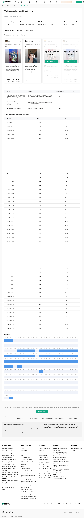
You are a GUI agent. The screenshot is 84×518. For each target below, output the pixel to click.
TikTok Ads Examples (44, 448)
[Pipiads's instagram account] (13, 512)
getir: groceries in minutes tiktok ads (48, 418)
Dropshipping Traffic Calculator (9, 459)
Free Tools (4, 485)
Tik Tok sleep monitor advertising (34, 430)
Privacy (65, 512)
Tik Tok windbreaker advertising (22, 428)
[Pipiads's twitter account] (7, 512)
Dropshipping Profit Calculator (9, 466)
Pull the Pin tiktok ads (59, 418)
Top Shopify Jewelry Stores (27, 491)
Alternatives (23, 464)
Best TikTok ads (43, 455)
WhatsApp (73, 450)
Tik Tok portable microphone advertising (34, 428)
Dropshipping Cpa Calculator (9, 462)
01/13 (45, 475)
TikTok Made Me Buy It (26, 485)
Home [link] (3, 5)
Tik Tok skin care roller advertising (22, 430)
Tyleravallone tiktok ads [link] (23, 5)
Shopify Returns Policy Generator (10, 480)
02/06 (45, 473)
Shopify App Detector (7, 457)
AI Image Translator (25, 468)
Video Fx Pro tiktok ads (34, 416)
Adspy (22, 448)
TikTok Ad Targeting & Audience (9, 453)
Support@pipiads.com (76, 448)
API (72, 453)
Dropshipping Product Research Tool (28, 476)
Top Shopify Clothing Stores (27, 494)
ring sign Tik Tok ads (8, 430)
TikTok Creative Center (26, 459)
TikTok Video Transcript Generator (29, 462)
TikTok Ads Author (43, 457)
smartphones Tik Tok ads (9, 432)
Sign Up (78, 2)
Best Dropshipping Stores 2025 (28, 473)
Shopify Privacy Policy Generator (10, 472)
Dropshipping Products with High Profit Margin (28, 482)
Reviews (23, 466)
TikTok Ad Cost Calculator (8, 464)
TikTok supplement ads (33, 432)
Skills (22, 455)
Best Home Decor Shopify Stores (28, 498)
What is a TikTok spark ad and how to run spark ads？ (61, 469)
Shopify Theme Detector (8, 455)
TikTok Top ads (43, 453)
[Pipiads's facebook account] (3, 512)
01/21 (40, 475)
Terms (70, 512)
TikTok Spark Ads (25, 453)
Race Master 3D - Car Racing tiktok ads (22, 416)
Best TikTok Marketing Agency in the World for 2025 (60, 466)
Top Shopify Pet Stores (26, 489)
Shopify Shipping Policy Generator (10, 483)
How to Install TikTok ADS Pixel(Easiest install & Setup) (59, 477)
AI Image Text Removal (26, 471)
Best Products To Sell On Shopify (28, 496)
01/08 (45, 477)
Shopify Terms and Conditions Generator (9, 477)
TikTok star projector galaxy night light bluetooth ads (22, 432)
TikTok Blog (42, 450)
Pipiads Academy (43, 459)
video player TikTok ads (9, 428)
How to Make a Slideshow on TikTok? (59, 473)
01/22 (49, 473)
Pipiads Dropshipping (26, 479)
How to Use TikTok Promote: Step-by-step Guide (61, 462)
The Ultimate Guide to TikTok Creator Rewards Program (59, 458)
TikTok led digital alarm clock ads (10, 434)
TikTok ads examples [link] (11, 5)
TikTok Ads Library (25, 457)
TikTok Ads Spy (24, 450)
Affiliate (4, 489)
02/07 (40, 473)
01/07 (49, 477)
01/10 (49, 475)
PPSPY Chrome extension (8, 487)
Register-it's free (51, 61)
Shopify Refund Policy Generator (10, 474)
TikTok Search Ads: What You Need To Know (60, 449)
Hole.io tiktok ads (19, 418)
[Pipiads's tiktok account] (10, 512)
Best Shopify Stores (25, 487)
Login (73, 2)
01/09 (40, 477)
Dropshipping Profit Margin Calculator (8, 469)
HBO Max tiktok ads (59, 416)
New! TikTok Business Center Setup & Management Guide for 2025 (60, 454)
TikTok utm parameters (7, 450)
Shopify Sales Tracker (7, 448)
